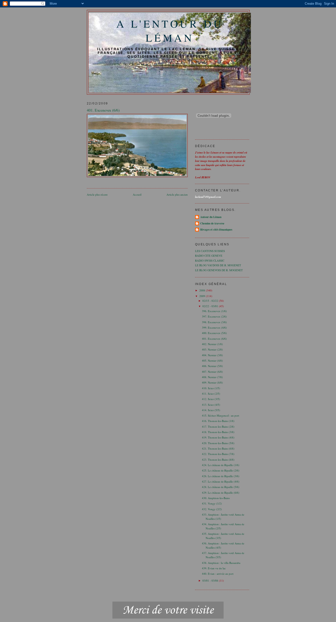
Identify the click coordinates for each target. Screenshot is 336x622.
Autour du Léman (210, 217)
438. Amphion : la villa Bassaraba (221, 563)
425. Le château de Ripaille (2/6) (220, 470)
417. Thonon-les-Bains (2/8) (218, 426)
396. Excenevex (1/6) (214, 311)
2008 (202, 290)
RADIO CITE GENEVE (208, 255)
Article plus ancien (177, 194)
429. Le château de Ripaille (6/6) (220, 492)
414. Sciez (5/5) (211, 410)
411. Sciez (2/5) (211, 393)
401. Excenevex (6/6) (214, 338)
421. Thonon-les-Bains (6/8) (218, 448)
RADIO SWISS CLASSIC (209, 260)
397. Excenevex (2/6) (214, 316)
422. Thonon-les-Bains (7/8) (218, 454)
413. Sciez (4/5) (211, 404)
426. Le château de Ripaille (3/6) (220, 476)
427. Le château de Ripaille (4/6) (220, 481)
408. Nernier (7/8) (212, 377)
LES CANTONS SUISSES (210, 251)
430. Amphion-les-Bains (216, 498)
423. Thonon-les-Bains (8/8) (218, 459)
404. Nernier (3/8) (212, 355)
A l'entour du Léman (169, 31)
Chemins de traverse (212, 223)
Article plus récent (97, 194)
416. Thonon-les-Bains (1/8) (218, 421)
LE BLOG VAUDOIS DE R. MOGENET (218, 265)
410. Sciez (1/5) (211, 388)
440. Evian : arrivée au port (217, 573)
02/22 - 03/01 (210, 306)
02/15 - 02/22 (210, 301)
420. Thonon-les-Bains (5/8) (218, 443)
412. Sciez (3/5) (211, 399)
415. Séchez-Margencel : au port (220, 415)
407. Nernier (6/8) (212, 371)
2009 (202, 296)
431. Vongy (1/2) (212, 503)
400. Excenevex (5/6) (214, 333)
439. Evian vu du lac (214, 568)
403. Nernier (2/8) (212, 349)
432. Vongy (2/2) (212, 509)
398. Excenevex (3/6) (214, 322)
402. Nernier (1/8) (212, 344)
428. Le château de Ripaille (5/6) (220, 487)
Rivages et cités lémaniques (216, 230)
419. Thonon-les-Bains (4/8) (218, 437)
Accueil (137, 194)
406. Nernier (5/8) (212, 366)
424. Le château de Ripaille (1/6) (220, 465)
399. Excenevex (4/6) (214, 327)
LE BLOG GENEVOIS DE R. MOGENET (219, 270)
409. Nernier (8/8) (212, 382)
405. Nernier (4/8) (212, 360)
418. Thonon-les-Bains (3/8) (218, 432)
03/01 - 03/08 (210, 580)
